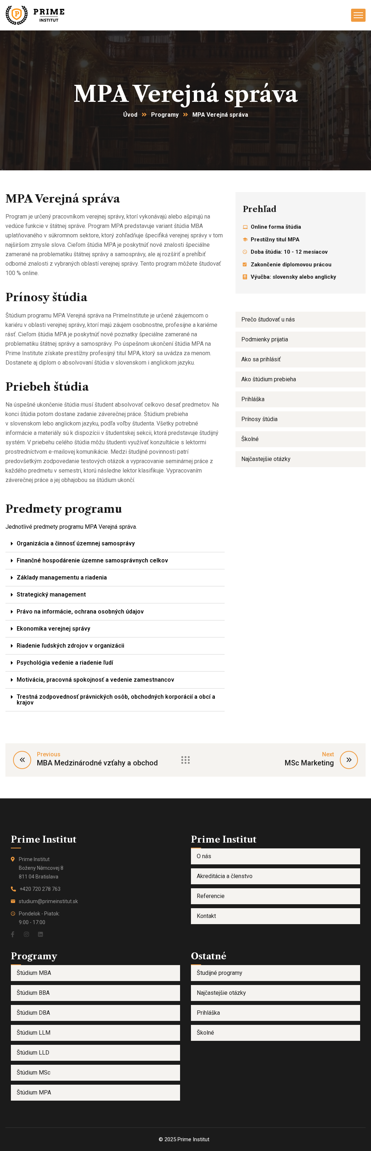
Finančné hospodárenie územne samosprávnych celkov (92, 560)
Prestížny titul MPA (275, 239)
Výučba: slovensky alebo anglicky (293, 277)
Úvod (130, 114)
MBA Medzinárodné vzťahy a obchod (97, 763)
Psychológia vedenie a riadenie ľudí (65, 662)
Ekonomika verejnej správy (53, 628)
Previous (49, 754)
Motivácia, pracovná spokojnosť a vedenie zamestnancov (95, 679)
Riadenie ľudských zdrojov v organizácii (70, 645)
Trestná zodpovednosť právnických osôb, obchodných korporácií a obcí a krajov (116, 699)
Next (328, 754)
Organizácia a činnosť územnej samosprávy (76, 543)
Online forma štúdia (276, 227)
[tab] (115, 543)
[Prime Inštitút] (36, 14)
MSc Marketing (309, 763)
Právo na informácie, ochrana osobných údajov (80, 611)
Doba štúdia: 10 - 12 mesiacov (289, 252)
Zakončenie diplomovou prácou (291, 264)
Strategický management (51, 594)
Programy (165, 114)
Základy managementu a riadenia (62, 577)
